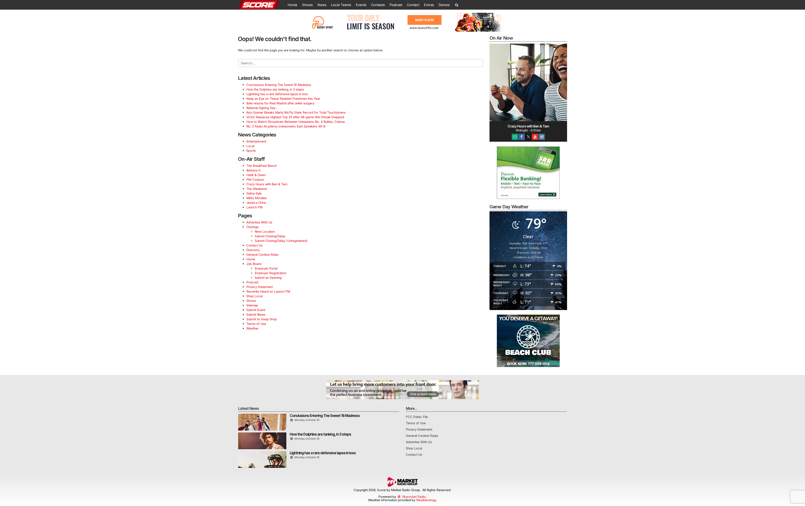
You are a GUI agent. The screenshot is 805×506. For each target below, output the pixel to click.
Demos (444, 5)
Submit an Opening (268, 278)
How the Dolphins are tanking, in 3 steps (275, 89)
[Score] (262, 4)
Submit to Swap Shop (261, 319)
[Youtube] (535, 137)
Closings (252, 227)
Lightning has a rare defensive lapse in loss (277, 94)
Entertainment (256, 141)
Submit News (255, 315)
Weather (252, 328)
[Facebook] (521, 137)
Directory (253, 250)
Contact (413, 5)
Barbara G (253, 170)
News (321, 5)
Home (292, 5)
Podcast (396, 5)
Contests (378, 5)
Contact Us (254, 245)
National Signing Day (260, 108)
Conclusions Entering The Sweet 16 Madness (278, 85)
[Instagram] (542, 137)
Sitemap (252, 305)
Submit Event (255, 310)
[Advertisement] (402, 22)
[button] (456, 5)
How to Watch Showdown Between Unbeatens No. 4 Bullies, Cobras (295, 122)
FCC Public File (417, 417)
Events (361, 5)
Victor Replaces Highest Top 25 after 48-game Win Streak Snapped (295, 117)
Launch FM (254, 207)
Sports (251, 151)
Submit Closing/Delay (270, 236)
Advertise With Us (259, 222)
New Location (265, 232)
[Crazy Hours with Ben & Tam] (528, 82)
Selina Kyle (254, 193)
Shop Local (254, 296)
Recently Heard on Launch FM (268, 291)
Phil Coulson (255, 180)
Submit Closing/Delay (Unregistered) (281, 241)
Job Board (253, 264)
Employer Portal (266, 268)
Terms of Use (256, 324)
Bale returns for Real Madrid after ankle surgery (280, 103)
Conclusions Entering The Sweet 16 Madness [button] (325, 416)
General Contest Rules (262, 255)
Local (250, 146)
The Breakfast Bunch (261, 166)
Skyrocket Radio (413, 497)
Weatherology (426, 500)
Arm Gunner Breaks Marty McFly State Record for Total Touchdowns (296, 112)
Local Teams (341, 5)
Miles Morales (256, 198)
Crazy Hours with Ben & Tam (266, 184)
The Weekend (256, 189)
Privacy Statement (259, 287)
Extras (429, 5)
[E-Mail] (515, 137)
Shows (307, 5)
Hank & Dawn (256, 175)
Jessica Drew (256, 203)
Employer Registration (270, 273)
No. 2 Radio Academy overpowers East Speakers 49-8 (285, 126)
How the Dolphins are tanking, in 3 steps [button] (320, 434)
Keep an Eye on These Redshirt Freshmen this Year (283, 99)
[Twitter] (528, 137)
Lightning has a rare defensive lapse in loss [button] (323, 453)
